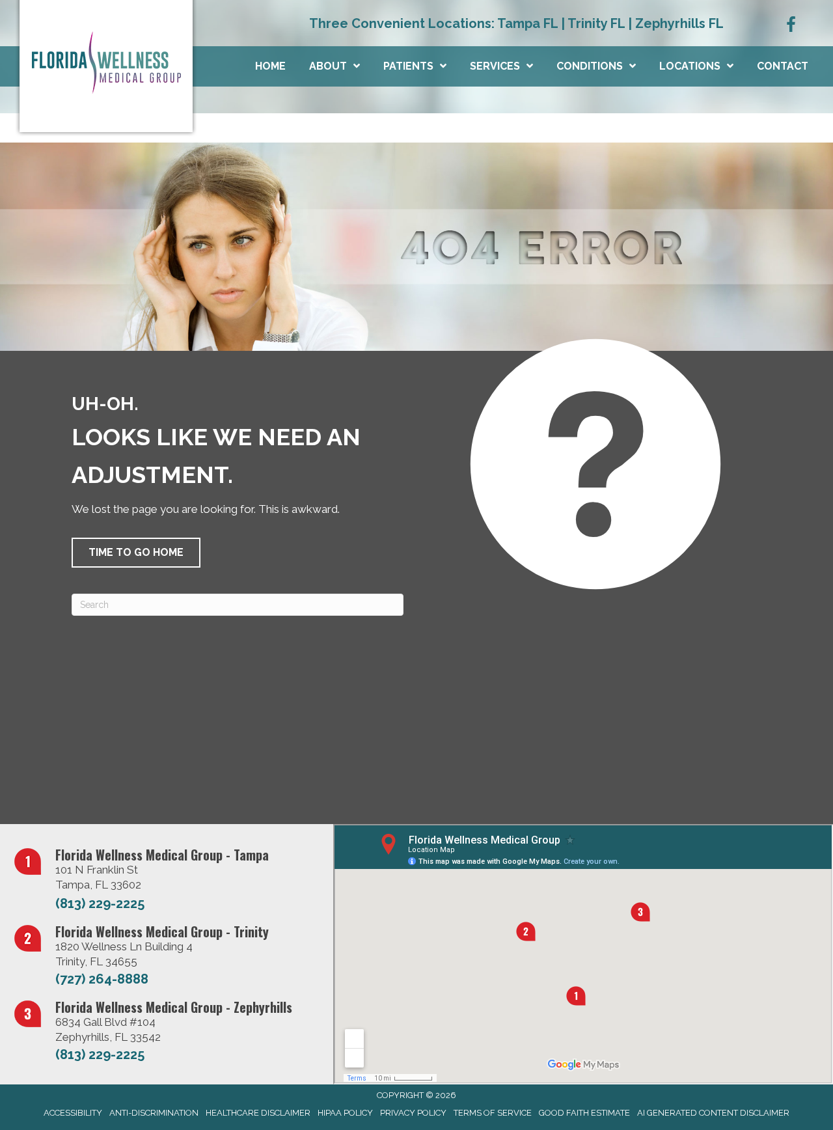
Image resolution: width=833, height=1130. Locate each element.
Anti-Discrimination (153, 1113)
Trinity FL (596, 23)
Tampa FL (527, 23)
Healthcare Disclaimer (258, 1113)
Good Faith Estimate (584, 1113)
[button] (136, 553)
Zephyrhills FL (679, 23)
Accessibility (73, 1113)
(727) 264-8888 (101, 979)
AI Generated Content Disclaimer (713, 1113)
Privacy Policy (413, 1113)
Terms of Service (493, 1113)
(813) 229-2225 (99, 903)
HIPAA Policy (345, 1113)
